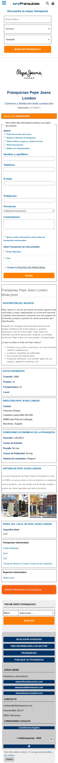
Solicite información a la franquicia (22, 589)
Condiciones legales (29, 728)
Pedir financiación (15, 145)
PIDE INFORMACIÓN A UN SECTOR (29, 646)
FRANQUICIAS (29, 653)
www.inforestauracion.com (29, 682)
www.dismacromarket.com (29, 693)
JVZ (5, 558)
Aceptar (9, 759)
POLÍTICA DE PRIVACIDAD (31, 267)
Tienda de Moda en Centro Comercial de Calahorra (27, 564)
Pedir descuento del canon (19, 134)
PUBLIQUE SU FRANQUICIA (29, 660)
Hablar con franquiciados (18, 148)
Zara (8, 258)
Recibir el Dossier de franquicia (21, 138)
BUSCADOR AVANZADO (29, 639)
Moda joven (8, 578)
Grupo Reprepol (13, 252)
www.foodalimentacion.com (29, 687)
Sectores (10, 29)
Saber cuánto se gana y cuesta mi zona (25, 141)
